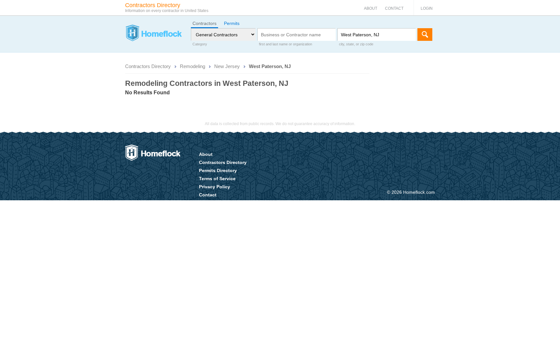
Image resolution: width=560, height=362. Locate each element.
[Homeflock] (153, 33)
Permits (231, 23)
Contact (394, 8)
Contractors (204, 23)
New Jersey (227, 66)
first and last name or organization (285, 44)
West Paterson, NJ (270, 66)
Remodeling (192, 66)
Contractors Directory (148, 66)
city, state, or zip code (356, 44)
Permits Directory (218, 170)
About (370, 8)
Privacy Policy (214, 186)
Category (199, 44)
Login (427, 8)
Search (424, 34)
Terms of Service (217, 178)
